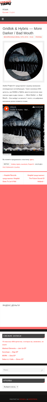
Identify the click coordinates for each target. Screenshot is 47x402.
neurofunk (24, 164)
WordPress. (33, 399)
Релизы (39, 37)
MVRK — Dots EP (9, 355)
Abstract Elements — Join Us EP (14, 348)
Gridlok (13, 164)
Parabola (23, 399)
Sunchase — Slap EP (10, 352)
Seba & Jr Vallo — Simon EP (13, 359)
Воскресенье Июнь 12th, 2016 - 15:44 (18, 37)
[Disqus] (23, 213)
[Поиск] (42, 370)
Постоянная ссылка (11, 167)
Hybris (18, 164)
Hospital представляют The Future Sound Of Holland (35, 178)
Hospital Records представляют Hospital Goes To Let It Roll (11, 178)
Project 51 (31, 164)
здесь (32, 159)
